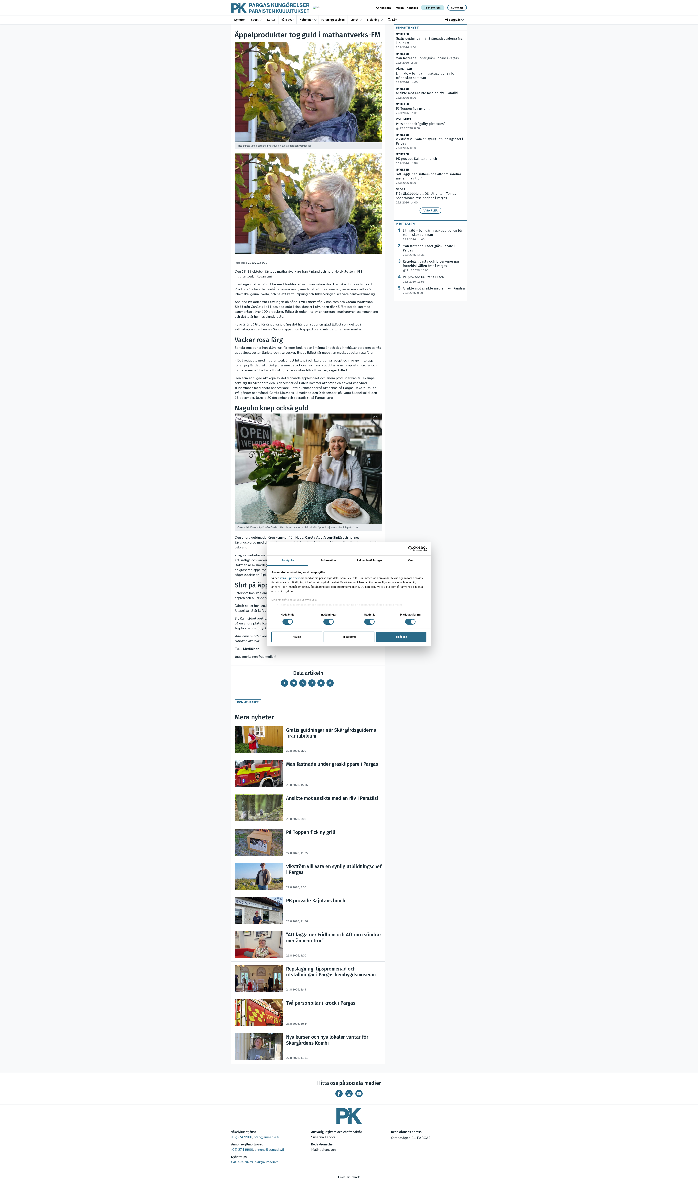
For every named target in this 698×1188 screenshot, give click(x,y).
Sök (394, 19)
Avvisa (297, 636)
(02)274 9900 (241, 1137)
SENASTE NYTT (407, 28)
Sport (254, 19)
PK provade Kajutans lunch (423, 279)
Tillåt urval (349, 636)
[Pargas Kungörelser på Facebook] (339, 1093)
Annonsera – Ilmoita (390, 8)
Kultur (271, 19)
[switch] (328, 622)
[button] (454, 19)
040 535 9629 (242, 1162)
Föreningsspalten (333, 19)
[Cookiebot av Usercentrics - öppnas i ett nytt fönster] (411, 548)
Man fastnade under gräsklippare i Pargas (429, 250)
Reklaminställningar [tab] (369, 560)
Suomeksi (457, 7)
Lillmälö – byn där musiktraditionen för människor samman (432, 235)
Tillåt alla (401, 636)
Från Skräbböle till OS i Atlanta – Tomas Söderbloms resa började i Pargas (426, 198)
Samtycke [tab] (287, 560)
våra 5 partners (290, 577)
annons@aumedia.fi (269, 1149)
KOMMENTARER (248, 702)
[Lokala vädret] (314, 7)
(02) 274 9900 (242, 1149)
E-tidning (373, 19)
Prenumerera (433, 7)
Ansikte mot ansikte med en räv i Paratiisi (434, 290)
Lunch (354, 19)
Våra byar (287, 19)
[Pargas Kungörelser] (349, 1115)
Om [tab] (410, 560)
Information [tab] (328, 560)
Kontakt (412, 8)
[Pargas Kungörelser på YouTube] (359, 1093)
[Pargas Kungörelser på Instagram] (349, 1093)
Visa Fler (431, 210)
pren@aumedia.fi (266, 1137)
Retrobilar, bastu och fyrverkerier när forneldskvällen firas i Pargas (431, 265)
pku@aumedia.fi (266, 1162)
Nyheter (239, 19)
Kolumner (306, 19)
